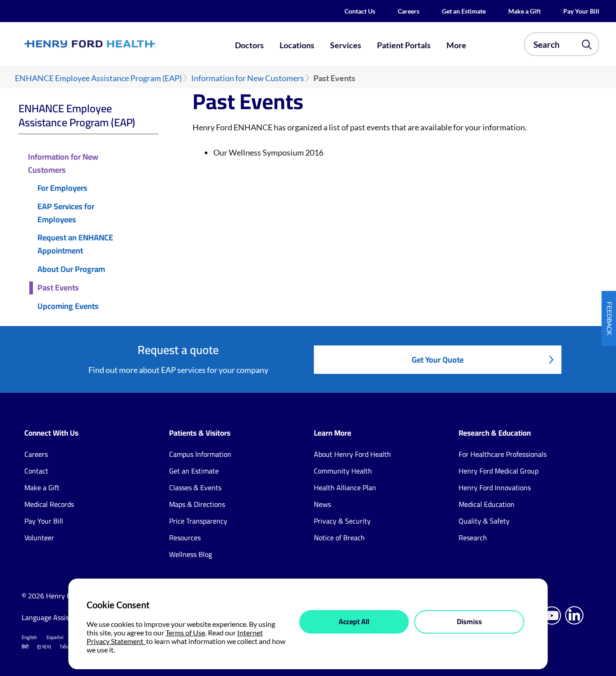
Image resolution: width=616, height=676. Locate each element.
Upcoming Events (68, 306)
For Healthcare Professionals (503, 454)
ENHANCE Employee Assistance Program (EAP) (98, 78)
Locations (297, 45)
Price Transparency (198, 521)
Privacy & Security (342, 521)
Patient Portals (404, 45)
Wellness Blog (190, 554)
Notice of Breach (339, 537)
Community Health (343, 471)
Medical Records (49, 504)
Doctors (249, 45)
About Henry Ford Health (352, 454)
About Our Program (71, 269)
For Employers (62, 188)
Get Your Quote (438, 359)
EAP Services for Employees (65, 213)
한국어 (44, 646)
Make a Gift (524, 11)
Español (55, 637)
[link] (119, 44)
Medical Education (487, 504)
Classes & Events (195, 487)
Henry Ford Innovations (495, 487)
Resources (185, 537)
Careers (408, 11)
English (29, 637)
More (456, 45)
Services (345, 45)
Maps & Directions (197, 504)
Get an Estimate (464, 11)
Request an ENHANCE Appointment (75, 244)
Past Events (58, 287)
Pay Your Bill (581, 11)
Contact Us (360, 11)
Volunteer (39, 537)
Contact (36, 471)
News (322, 504)
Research (473, 537)
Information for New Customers (247, 78)
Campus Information (200, 454)
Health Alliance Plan (345, 487)
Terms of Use (185, 632)
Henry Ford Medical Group (498, 471)
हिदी (25, 646)
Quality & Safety (484, 521)
